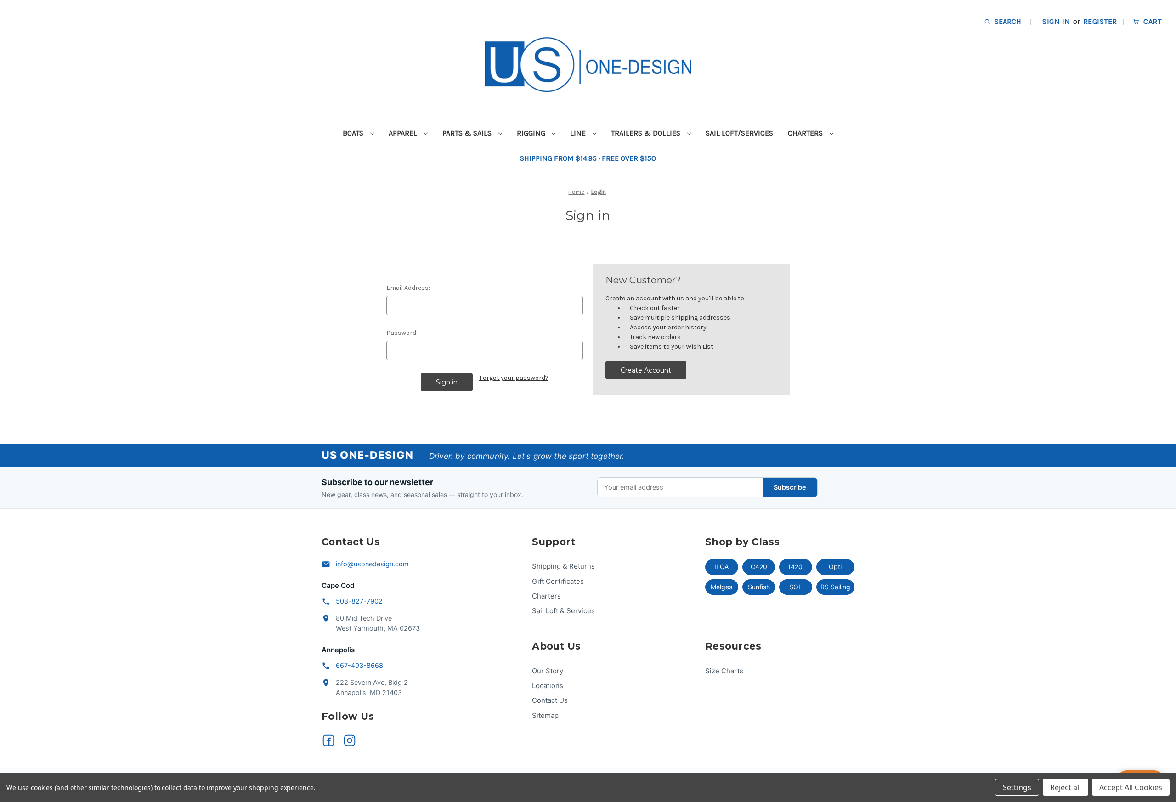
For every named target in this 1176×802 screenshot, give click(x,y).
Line (579, 133)
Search (1007, 21)
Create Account (646, 370)
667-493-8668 (359, 665)
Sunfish (759, 587)
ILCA (721, 566)
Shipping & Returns (563, 566)
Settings (1017, 787)
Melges (721, 587)
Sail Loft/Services (739, 133)
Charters (806, 133)
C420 (759, 566)
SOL (795, 587)
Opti (835, 566)
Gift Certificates (558, 581)
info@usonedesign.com (372, 564)
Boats (354, 133)
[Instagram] (349, 740)
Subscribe (790, 487)
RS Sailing (835, 587)
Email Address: (408, 288)
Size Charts (724, 670)
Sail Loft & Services (563, 610)
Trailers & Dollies (646, 133)
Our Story (547, 670)
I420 (796, 566)
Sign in (1056, 21)
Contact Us (550, 700)
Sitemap (545, 715)
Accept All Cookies (1130, 787)
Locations (547, 685)
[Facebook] (328, 740)
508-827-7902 (359, 601)
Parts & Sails (467, 133)
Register (1100, 21)
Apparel (404, 133)
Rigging (532, 133)
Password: (402, 333)
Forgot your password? (513, 378)
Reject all (1065, 787)
